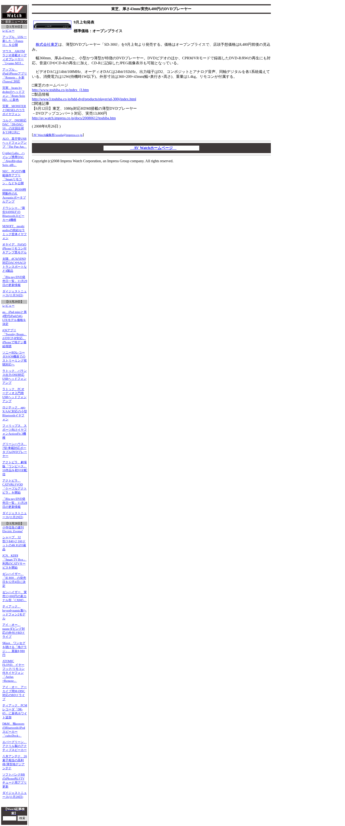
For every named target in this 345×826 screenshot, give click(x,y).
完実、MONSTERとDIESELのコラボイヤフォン (14, 110)
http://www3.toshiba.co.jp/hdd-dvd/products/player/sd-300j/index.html (84, 99)
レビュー (8, 30)
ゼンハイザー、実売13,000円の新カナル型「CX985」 (14, 596)
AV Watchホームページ (153, 148)
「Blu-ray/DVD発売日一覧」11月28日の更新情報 (14, 503)
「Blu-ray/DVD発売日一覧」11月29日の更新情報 (14, 281)
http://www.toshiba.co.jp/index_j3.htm (60, 90)
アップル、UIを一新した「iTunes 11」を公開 (14, 41)
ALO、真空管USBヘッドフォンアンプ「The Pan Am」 (14, 142)
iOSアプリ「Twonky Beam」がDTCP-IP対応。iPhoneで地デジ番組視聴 (14, 338)
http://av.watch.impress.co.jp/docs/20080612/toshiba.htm (74, 118)
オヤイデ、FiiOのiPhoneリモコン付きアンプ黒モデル (14, 248)
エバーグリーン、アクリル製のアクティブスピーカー (14, 746)
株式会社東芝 (47, 44)
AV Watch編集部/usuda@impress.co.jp (58, 135)
